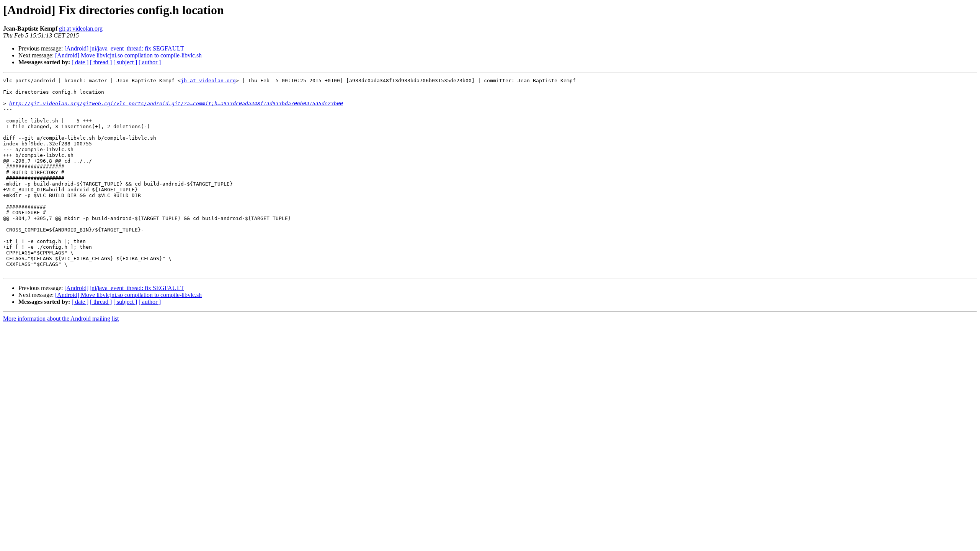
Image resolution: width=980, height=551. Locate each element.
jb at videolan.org (208, 80)
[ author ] (150, 62)
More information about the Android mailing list (61, 318)
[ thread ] (101, 62)
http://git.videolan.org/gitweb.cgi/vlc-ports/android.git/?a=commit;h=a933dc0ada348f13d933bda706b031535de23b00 (176, 103)
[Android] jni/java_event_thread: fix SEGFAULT (124, 48)
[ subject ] (125, 62)
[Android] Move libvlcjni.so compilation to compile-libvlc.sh (128, 55)
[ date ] (80, 62)
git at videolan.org (81, 28)
